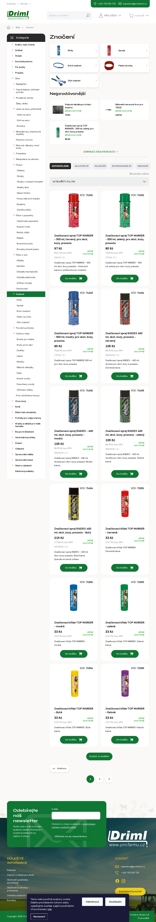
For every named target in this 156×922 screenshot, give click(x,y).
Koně (17, 406)
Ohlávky (21, 170)
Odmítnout (92, 901)
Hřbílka (20, 260)
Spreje (20, 305)
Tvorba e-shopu (137, 914)
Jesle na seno (24, 114)
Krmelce (21, 126)
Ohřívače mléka (25, 389)
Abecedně (142, 166)
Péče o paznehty (24, 215)
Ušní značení (23, 322)
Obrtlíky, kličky (24, 209)
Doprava (11, 3)
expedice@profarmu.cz (133, 866)
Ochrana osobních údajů (19, 895)
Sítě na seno (23, 120)
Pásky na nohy (24, 316)
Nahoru (61, 768)
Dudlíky (20, 350)
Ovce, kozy (20, 401)
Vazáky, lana (23, 187)
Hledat (88, 15)
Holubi (18, 55)
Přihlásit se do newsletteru (71, 836)
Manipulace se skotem (27, 159)
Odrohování (22, 288)
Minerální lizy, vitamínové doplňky (28, 133)
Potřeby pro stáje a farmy (28, 418)
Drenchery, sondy (25, 384)
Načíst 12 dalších (99, 756)
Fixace (19, 164)
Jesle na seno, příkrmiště (28, 109)
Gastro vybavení (23, 465)
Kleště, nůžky (23, 232)
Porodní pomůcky (25, 328)
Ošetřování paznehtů (27, 221)
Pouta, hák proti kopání (28, 198)
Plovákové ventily (24, 97)
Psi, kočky (20, 67)
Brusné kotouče (25, 243)
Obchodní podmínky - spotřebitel (18, 881)
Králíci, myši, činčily (25, 44)
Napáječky (21, 84)
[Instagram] (123, 880)
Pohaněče (21, 153)
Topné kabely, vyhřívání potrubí (27, 91)
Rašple (20, 238)
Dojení (18, 443)
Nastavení (39, 916)
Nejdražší (100, 166)
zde (50, 909)
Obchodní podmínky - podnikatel (18, 889)
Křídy (19, 299)
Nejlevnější (82, 166)
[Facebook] (117, 880)
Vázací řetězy (23, 193)
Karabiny (21, 204)
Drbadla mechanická (27, 271)
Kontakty (11, 900)
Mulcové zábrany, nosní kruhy (27, 146)
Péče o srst (22, 254)
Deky (19, 373)
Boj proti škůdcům (24, 431)
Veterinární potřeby (25, 437)
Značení (20, 294)
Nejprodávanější (121, 166)
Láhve (20, 356)
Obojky (20, 176)
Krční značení (23, 311)
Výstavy (24, 3)
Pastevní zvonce (24, 139)
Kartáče (21, 266)
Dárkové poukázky (24, 471)
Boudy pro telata (25, 339)
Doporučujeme (60, 166)
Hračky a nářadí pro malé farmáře (27, 425)
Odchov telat (22, 333)
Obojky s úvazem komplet (30, 181)
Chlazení (19, 448)
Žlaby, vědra (22, 103)
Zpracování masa (24, 459)
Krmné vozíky (23, 378)
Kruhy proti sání (25, 345)
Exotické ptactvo (23, 61)
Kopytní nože (23, 226)
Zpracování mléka (24, 454)
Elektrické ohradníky (25, 412)
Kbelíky (20, 361)
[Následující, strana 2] (100, 779)
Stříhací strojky (24, 283)
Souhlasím (115, 901)
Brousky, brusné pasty (28, 249)
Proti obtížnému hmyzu (28, 395)
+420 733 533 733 (130, 872)
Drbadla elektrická (26, 277)
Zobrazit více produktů (99, 151)
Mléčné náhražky (25, 367)
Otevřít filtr (64, 181)
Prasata (19, 72)
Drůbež (18, 50)
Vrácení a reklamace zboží (20, 875)
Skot (17, 78)
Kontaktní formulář (130, 891)
